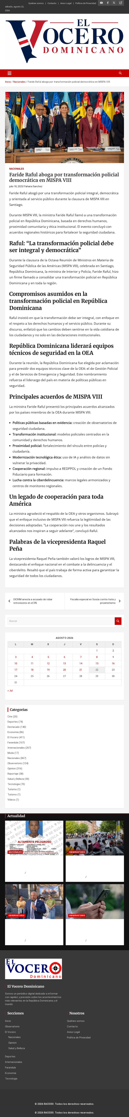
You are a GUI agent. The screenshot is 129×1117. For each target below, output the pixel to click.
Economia (13, 732)
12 (48, 663)
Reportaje (13, 773)
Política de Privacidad (85, 3)
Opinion (12, 768)
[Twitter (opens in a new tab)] (114, 3)
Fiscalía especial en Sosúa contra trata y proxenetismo (93, 601)
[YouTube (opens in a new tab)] (101, 3)
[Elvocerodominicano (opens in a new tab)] (120, 3)
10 (15, 663)
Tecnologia (14, 784)
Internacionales (16, 747)
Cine (10, 716)
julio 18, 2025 (16, 186)
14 (80, 663)
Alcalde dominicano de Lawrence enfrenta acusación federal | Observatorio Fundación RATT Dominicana (34, 930)
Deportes (13, 721)
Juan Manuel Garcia (36, 872)
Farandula (13, 742)
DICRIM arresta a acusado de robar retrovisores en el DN (32, 601)
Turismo (12, 789)
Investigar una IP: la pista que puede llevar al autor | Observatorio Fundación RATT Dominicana (92, 930)
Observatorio (15, 763)
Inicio (8, 1020)
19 (48, 669)
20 (64, 669)
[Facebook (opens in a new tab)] (108, 3)
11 (32, 663)
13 (64, 663)
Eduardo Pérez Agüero (99, 877)
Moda (11, 752)
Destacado (14, 726)
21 (80, 669)
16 (113, 663)
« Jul (10, 690)
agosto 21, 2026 (16, 872)
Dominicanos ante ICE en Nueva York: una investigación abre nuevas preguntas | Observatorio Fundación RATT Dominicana (94, 866)
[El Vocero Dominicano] (64, 21)
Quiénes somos (36, 3)
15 (97, 663)
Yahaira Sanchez (33, 186)
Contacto (52, 3)
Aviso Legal (66, 3)
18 (32, 669)
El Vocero (13, 737)
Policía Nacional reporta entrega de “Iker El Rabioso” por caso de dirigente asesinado (33, 864)
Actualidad (16, 816)
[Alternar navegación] (9, 73)
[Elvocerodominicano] (34, 838)
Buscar (118, 621)
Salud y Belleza (16, 778)
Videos (11, 799)
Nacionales (16, 168)
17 (15, 669)
